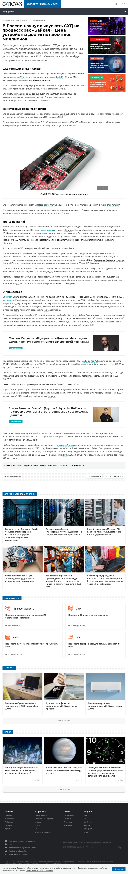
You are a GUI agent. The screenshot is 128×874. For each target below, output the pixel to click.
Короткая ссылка (115, 476)
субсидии (96, 318)
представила (46, 230)
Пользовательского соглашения (39, 870)
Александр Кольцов (104, 260)
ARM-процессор (22, 315)
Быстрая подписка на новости (21, 841)
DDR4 (5, 364)
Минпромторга (19, 318)
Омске (62, 88)
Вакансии (68, 822)
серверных (26, 303)
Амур (73, 233)
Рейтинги (9, 822)
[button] (116, 4)
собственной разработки (56, 122)
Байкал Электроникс (88, 315)
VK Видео (88, 822)
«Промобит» (102, 188)
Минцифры (112, 122)
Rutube (87, 825)
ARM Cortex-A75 (90, 361)
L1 (69, 364)
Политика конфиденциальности (22, 847)
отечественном (39, 213)
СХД (22, 77)
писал (9, 296)
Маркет (37, 822)
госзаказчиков (41, 100)
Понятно (119, 869)
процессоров (113, 226)
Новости (8, 815)
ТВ (35, 829)
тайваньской (95, 389)
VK (85, 819)
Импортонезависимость (42, 4)
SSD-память (20, 239)
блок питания (113, 204)
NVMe (61, 117)
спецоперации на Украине (96, 306)
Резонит (19, 236)
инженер (120, 260)
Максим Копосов (41, 80)
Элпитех (68, 230)
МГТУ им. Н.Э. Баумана (88, 263)
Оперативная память (35, 236)
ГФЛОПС (6, 379)
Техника (38, 825)
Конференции (40, 815)
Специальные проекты (44, 819)
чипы (46, 310)
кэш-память (61, 364)
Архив (7, 829)
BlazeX (84, 122)
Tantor (72, 248)
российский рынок (66, 445)
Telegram (88, 829)
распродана (8, 300)
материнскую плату (45, 204)
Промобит (51, 73)
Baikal (42, 248)
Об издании (69, 815)
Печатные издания (42, 832)
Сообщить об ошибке (17, 851)
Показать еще (64, 721)
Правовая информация (18, 854)
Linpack (90, 375)
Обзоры (8, 825)
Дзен (86, 832)
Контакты (68, 825)
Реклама (67, 819)
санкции (52, 396)
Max (86, 815)
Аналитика (9, 819)
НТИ (12, 263)
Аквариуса (30, 248)
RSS (10, 844)
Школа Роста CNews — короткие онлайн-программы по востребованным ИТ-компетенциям (44, 466)
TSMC (16, 310)
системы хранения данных (26, 93)
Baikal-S (60, 77)
